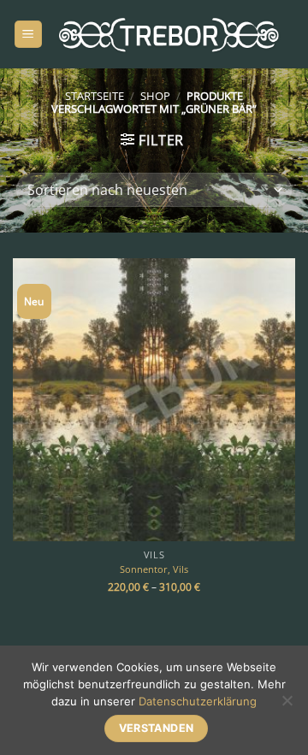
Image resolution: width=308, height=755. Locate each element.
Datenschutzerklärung (198, 701)
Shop (155, 95)
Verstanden (156, 728)
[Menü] (28, 35)
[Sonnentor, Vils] (154, 399)
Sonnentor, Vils (154, 569)
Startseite (94, 95)
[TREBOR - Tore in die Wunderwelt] (169, 34)
